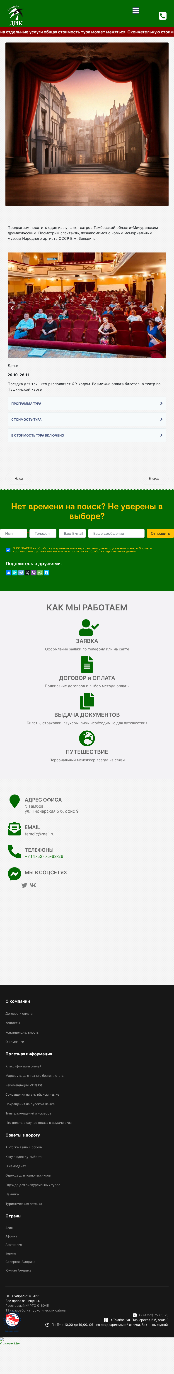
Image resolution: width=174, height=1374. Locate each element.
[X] (27, 572)
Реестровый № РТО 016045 (27, 1305)
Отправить (160, 533)
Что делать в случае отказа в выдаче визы (38, 1122)
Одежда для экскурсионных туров (32, 1185)
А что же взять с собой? (23, 1147)
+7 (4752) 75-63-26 (44, 856)
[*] (13, 533)
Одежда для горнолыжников (28, 1175)
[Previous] (12, 305)
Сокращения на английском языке (32, 1094)
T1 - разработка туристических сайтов (35, 1310)
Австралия (13, 1245)
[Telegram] (21, 572)
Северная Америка (20, 1262)
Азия (9, 1228)
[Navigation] (136, 10)
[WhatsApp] (40, 572)
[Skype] (46, 572)
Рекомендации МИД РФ (24, 1085)
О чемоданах (15, 1166)
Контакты (12, 1023)
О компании (14, 1042)
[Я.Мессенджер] (14, 572)
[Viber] (33, 572)
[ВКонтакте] (8, 572)
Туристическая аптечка (23, 1204)
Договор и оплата (19, 1013)
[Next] (161, 305)
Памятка (12, 1194)
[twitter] (24, 885)
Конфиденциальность (22, 1032)
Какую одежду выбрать (24, 1157)
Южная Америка (18, 1270)
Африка (11, 1236)
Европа (11, 1253)
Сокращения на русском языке (30, 1104)
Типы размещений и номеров (28, 1113)
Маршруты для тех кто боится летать (34, 1075)
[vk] (32, 885)
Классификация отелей (23, 1066)
